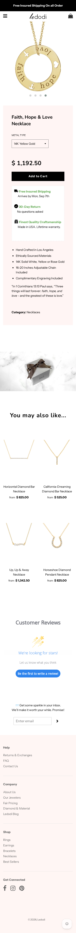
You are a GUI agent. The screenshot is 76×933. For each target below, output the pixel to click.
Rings (7, 840)
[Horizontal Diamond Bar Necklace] (19, 455)
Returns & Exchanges (17, 755)
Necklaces (10, 856)
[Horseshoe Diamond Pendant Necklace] (57, 538)
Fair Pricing (10, 803)
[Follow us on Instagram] (12, 889)
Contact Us (10, 766)
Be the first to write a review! (38, 674)
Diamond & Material (16, 808)
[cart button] (70, 16)
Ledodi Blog (11, 814)
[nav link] (5, 16)
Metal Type (19, 135)
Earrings (8, 845)
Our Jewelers (12, 798)
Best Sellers (11, 862)
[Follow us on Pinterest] (21, 889)
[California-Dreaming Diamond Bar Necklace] (57, 455)
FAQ (6, 761)
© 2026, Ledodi (36, 919)
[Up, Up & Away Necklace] (19, 538)
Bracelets (9, 851)
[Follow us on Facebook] (5, 889)
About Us (9, 792)
